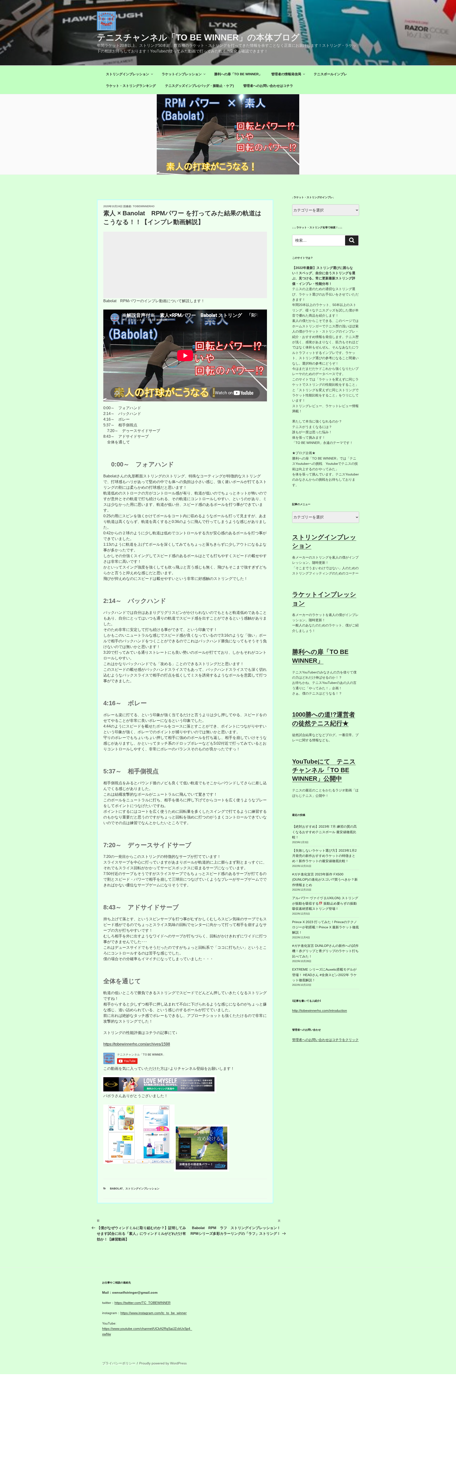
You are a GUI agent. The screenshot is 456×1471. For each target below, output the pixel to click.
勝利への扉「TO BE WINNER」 (238, 74)
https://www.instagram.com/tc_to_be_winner (153, 1313)
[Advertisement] (185, 265)
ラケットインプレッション (182, 74)
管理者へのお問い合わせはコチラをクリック (325, 1040)
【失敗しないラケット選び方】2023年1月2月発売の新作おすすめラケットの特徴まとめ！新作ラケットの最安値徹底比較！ (324, 856)
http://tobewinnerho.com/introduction (319, 1010)
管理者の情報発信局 (286, 74)
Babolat (116, 1188)
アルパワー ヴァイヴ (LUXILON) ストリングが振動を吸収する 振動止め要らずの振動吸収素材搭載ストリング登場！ (325, 903)
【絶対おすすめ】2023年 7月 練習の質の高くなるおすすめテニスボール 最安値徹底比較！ (324, 832)
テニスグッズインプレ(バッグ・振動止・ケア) (199, 86)
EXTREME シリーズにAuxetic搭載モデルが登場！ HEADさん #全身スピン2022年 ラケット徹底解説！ (324, 975)
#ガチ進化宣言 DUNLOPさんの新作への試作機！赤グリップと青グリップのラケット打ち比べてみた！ (325, 951)
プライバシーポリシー (118, 1363)
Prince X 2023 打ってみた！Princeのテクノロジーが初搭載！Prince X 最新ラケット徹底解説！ (325, 927)
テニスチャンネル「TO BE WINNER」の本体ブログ (198, 37)
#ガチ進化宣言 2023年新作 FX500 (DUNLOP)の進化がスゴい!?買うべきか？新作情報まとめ (325, 879)
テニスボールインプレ (330, 74)
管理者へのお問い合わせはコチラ (268, 86)
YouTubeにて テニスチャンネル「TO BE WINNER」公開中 (324, 770)
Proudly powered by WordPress (163, 1363)
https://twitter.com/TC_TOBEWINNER (142, 1303)
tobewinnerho (144, 206)
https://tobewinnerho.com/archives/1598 (136, 1044)
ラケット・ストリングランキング (131, 86)
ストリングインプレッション (127, 74)
